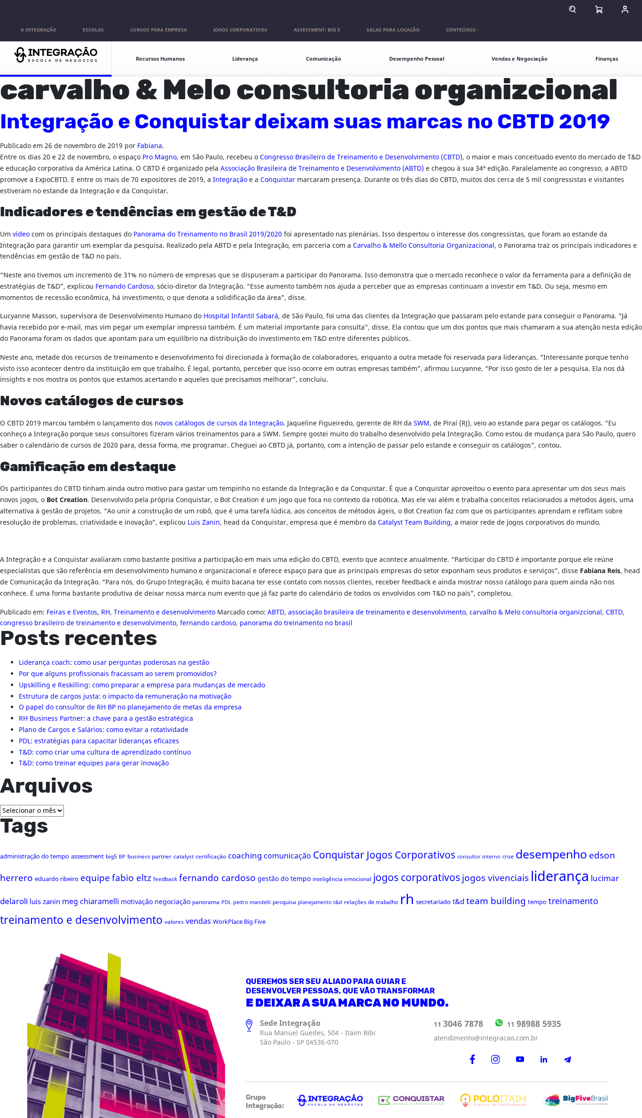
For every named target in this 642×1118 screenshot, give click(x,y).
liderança (560, 876)
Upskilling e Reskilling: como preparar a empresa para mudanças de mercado (142, 685)
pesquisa (284, 902)
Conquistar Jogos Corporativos (384, 855)
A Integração (38, 30)
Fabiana (149, 146)
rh (407, 900)
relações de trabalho (371, 902)
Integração (230, 180)
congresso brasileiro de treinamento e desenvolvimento (88, 623)
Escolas (93, 30)
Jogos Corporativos (240, 30)
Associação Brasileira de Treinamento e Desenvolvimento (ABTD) (322, 168)
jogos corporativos (416, 878)
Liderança (245, 59)
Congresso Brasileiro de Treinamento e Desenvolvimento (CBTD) (361, 157)
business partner (149, 856)
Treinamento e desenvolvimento (164, 612)
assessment (87, 856)
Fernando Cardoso (124, 286)
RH (105, 612)
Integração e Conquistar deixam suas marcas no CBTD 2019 (305, 122)
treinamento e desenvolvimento (81, 920)
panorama (205, 902)
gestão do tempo (284, 879)
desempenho (551, 854)
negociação (172, 902)
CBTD (614, 612)
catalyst (183, 856)
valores (174, 922)
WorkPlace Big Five (239, 921)
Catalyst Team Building (414, 523)
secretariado (433, 902)
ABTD (275, 612)
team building (496, 901)
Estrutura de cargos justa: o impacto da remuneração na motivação (125, 696)
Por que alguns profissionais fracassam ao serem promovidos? (118, 674)
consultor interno (479, 856)
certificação (211, 856)
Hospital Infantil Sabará (241, 316)
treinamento (573, 901)
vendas (198, 921)
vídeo (21, 234)
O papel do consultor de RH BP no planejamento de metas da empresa (130, 707)
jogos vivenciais (495, 878)
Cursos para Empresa (158, 30)
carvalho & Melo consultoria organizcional (536, 612)
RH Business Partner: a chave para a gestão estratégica (106, 719)
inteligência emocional (342, 879)
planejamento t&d (320, 902)
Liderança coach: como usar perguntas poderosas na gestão (114, 663)
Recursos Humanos (160, 59)
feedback (165, 879)
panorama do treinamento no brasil (296, 623)
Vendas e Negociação (520, 59)
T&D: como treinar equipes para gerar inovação (94, 763)
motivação (137, 902)
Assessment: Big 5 (317, 30)
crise (508, 856)
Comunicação (323, 59)
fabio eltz (131, 878)
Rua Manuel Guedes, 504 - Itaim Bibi (318, 1033)
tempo (537, 902)
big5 (111, 856)
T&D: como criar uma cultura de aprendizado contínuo (105, 752)
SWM (422, 423)
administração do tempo (34, 856)
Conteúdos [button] (461, 30)
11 (458, 1024)
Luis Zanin (204, 523)
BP (122, 856)
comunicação (287, 856)
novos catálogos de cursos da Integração (218, 423)
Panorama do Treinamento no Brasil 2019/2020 (207, 234)
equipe (95, 878)
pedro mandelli (252, 902)
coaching (245, 856)
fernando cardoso (208, 623)
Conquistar (277, 180)
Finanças (606, 59)
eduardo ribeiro (56, 878)
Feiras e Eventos (72, 612)
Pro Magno (159, 157)
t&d (458, 902)
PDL (226, 902)
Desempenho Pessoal (416, 59)
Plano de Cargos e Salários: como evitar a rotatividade (103, 730)
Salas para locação (393, 30)
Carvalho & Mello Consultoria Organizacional (423, 246)
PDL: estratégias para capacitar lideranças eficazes (99, 741)
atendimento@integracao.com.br (486, 1038)
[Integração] (56, 59)
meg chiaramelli (90, 901)
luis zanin (45, 902)
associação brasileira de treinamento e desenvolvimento (377, 612)
